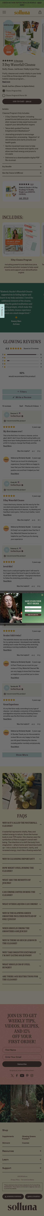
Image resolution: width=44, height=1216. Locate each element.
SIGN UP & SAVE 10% (33, 614)
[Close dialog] (42, 595)
